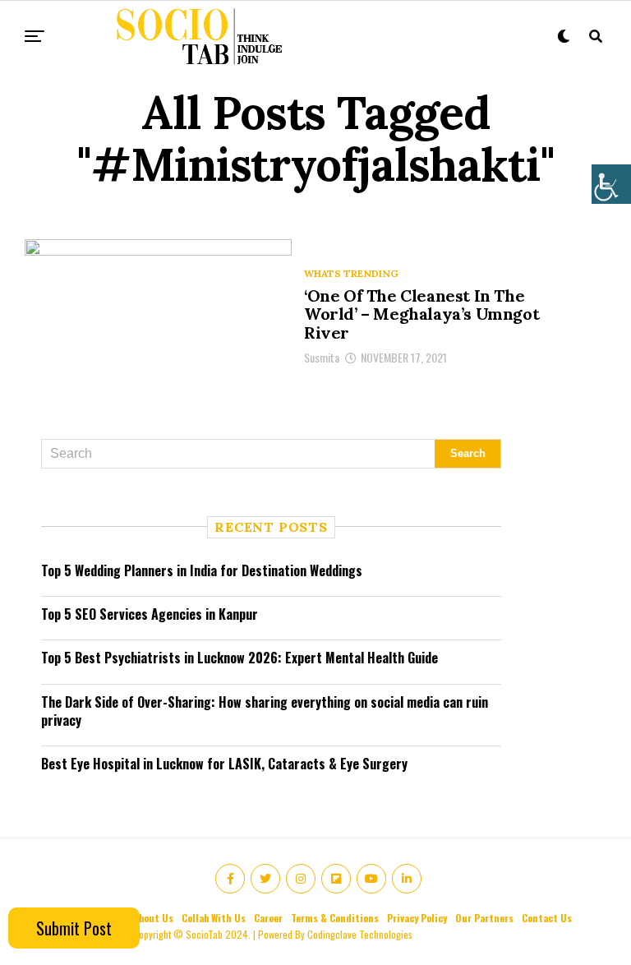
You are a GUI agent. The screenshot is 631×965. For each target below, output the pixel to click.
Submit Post (74, 928)
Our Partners (484, 918)
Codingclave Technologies (359, 934)
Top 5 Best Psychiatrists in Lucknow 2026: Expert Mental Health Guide (239, 657)
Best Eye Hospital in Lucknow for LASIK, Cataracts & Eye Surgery (224, 763)
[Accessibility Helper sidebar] (611, 184)
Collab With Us (214, 918)
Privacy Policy (417, 918)
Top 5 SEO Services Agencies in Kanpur (149, 614)
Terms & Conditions (335, 918)
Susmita (321, 357)
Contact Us (547, 918)
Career (268, 918)
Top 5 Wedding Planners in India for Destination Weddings (201, 570)
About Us (153, 918)
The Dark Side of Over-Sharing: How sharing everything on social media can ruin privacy (264, 711)
